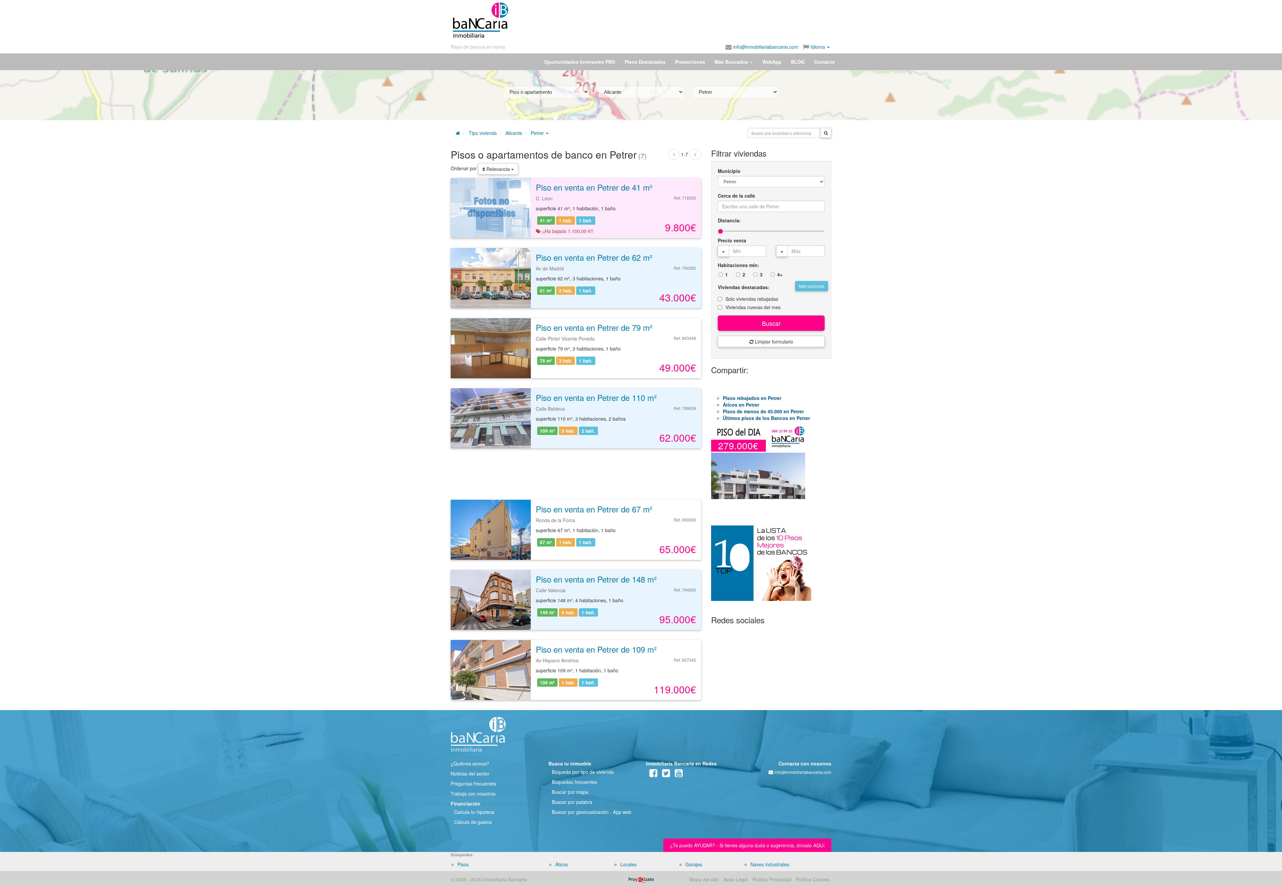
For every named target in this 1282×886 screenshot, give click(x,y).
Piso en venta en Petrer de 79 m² (594, 327)
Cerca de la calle (736, 195)
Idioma (817, 46)
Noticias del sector (470, 773)
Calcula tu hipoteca (474, 812)
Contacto (824, 61)
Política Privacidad (772, 879)
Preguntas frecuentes (473, 783)
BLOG (798, 61)
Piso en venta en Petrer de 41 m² (594, 187)
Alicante (513, 133)
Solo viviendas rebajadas (751, 298)
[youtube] (679, 774)
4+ (780, 274)
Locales (628, 864)
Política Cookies (813, 879)
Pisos (463, 864)
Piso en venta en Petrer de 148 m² (596, 579)
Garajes (693, 864)
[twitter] (666, 774)
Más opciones (811, 286)
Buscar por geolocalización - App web (591, 812)
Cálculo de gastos (473, 822)
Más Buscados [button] (732, 61)
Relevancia (498, 169)
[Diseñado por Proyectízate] (641, 879)
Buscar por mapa (570, 792)
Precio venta (732, 240)
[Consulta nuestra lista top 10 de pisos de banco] (771, 567)
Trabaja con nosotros (473, 793)
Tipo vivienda (483, 133)
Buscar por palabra (572, 802)
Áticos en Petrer (741, 404)
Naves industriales (770, 864)
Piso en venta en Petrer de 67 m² (594, 509)
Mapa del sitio (704, 879)
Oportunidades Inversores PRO (579, 61)
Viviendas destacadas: (744, 287)
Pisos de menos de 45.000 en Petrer (763, 411)
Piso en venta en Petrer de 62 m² (594, 257)
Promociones (690, 61)
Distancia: (729, 220)
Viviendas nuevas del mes (753, 307)
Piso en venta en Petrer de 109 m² (596, 649)
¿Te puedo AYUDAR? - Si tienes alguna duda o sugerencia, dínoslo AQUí (747, 845)
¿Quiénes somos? (470, 763)
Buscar (771, 323)
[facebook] (653, 774)
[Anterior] (674, 154)
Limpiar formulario (773, 341)
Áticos (561, 864)
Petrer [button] (538, 133)
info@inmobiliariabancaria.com (765, 46)
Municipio (729, 171)
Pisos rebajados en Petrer (752, 398)
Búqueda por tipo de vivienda (583, 771)
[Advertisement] (670, 20)
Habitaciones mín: (738, 265)
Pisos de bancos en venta (478, 46)
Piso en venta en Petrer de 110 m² (596, 397)
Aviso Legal (735, 879)
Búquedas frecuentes (574, 782)
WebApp (772, 61)
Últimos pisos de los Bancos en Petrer (766, 418)
